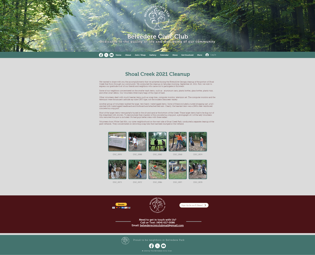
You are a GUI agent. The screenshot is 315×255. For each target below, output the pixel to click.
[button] (117, 145)
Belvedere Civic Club (157, 36)
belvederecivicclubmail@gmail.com (162, 225)
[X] (106, 55)
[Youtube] (112, 55)
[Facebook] (101, 55)
